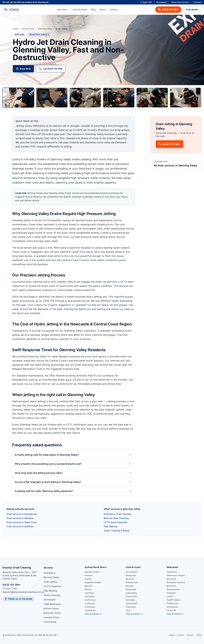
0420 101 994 (11, 584)
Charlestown (172, 607)
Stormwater (50, 599)
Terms (198, 635)
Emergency (49, 572)
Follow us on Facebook (20, 598)
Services (61, 9)
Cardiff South (172, 603)
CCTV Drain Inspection (115, 522)
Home (15, 29)
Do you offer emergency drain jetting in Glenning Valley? (48, 482)
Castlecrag (89, 603)
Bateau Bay (131, 575)
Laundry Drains (51, 617)
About (102, 9)
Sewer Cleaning (52, 595)
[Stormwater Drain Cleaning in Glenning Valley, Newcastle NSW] (152, 98)
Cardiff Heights (173, 600)
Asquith (88, 579)
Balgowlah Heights (93, 582)
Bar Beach (171, 579)
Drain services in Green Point (21, 522)
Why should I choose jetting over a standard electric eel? (48, 463)
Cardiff (170, 596)
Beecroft (88, 586)
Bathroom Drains (52, 613)
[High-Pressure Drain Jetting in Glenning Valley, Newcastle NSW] (18, 98)
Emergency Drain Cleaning (117, 514)
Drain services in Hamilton (20, 526)
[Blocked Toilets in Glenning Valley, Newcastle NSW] (185, 98)
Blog (93, 9)
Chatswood (90, 607)
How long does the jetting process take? (38, 472)
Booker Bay (131, 589)
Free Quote (192, 9)
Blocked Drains (51, 577)
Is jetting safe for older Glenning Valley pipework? (44, 491)
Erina (128, 610)
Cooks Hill (171, 610)
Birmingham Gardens (176, 582)
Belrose (88, 589)
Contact (113, 9)
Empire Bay (131, 607)
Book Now (25, 68)
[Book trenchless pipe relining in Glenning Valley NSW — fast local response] (85, 98)
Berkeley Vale (132, 582)
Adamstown (172, 572)
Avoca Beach (132, 572)
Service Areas (80, 9)
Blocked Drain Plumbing (116, 518)
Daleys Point (131, 596)
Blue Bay (130, 586)
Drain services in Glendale (20, 518)
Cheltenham (90, 610)
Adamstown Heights (176, 575)
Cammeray (89, 593)
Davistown (130, 600)
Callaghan (171, 593)
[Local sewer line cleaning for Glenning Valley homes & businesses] (119, 98)
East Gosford (131, 603)
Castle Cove (90, 600)
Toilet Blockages (52, 604)
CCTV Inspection (52, 586)
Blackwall (171, 586)
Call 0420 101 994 (52, 68)
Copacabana (131, 593)
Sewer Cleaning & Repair (117, 530)
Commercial (50, 621)
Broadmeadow (173, 589)
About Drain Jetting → (39, 34)
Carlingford (90, 596)
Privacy (190, 635)
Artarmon (89, 575)
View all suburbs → (93, 614)
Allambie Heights (92, 572)
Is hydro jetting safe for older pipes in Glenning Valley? (47, 454)
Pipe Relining (110, 526)
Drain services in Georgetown (22, 514)
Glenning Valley (45, 29)
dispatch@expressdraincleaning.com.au (23, 592)
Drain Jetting (50, 581)
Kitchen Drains (51, 608)
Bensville (130, 579)
